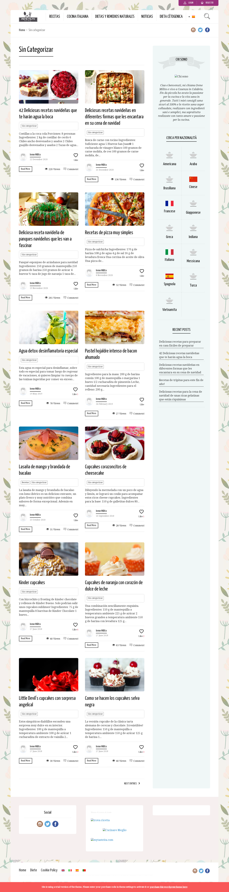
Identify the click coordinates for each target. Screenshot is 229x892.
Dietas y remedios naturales (114, 17)
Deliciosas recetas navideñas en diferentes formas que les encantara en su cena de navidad (114, 117)
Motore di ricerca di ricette (101, 812)
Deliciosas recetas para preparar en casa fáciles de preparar (180, 343)
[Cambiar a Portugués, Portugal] (84, 870)
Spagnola (169, 284)
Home (22, 30)
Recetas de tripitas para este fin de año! (181, 382)
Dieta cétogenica (171, 17)
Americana (169, 164)
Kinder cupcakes (32, 582)
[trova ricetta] (100, 820)
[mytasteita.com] (102, 839)
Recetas (54, 17)
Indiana (193, 237)
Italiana (169, 260)
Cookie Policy (49, 870)
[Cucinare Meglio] (114, 830)
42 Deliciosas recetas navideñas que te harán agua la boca (179, 355)
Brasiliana (169, 188)
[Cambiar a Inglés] (63, 870)
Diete (33, 870)
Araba (193, 164)
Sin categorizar (29, 126)
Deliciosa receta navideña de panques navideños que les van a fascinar (45, 239)
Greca (169, 237)
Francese (169, 211)
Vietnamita (169, 310)
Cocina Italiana (77, 17)
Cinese (193, 187)
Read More (25, 169)
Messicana (193, 261)
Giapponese (193, 213)
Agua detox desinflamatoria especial (48, 351)
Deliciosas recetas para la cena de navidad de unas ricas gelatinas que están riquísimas (180, 395)
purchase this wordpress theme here (168, 887)
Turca (193, 285)
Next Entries (130, 783)
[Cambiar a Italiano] (70, 870)
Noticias (147, 17)
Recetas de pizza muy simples (109, 232)
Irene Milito (35, 154)
